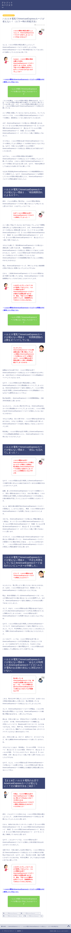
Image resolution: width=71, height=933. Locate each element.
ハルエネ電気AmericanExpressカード (11, 913)
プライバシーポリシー (9, 930)
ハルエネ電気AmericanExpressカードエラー (31, 913)
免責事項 (19, 930)
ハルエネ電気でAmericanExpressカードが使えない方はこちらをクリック (24, 319)
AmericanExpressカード (8, 15)
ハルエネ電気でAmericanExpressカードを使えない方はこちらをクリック (24, 91)
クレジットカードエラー (7, 5)
